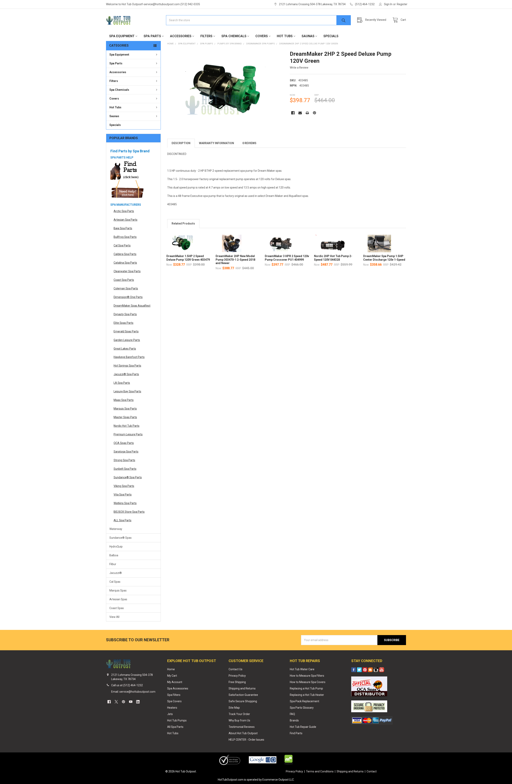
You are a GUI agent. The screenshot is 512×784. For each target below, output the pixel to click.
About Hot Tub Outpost (243, 733)
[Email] (300, 113)
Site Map (234, 707)
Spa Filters (173, 694)
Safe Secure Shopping (243, 701)
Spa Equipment (122, 36)
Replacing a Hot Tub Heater (307, 694)
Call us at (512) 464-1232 (127, 685)
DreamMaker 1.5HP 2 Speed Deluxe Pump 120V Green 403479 (188, 257)
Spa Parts (152, 36)
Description (181, 143)
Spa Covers (174, 701)
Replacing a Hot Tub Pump (306, 688)
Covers (261, 36)
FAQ (292, 714)
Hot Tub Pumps (177, 720)
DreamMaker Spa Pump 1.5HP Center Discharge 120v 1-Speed (384, 257)
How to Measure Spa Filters (307, 675)
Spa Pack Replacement (304, 701)
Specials (330, 36)
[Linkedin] (138, 702)
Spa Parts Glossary (302, 707)
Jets (170, 714)
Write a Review (299, 67)
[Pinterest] (314, 113)
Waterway (115, 529)
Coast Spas (116, 608)
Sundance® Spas (120, 537)
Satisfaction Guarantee (243, 694)
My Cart (172, 675)
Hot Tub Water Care (302, 669)
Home (171, 669)
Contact (372, 771)
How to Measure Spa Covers (307, 682)
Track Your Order (239, 714)
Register (402, 4)
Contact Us (235, 669)
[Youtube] (131, 702)
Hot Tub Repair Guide (303, 726)
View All (114, 616)
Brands (294, 720)
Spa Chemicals (233, 36)
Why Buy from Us (239, 720)
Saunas (308, 36)
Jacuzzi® (115, 573)
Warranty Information (216, 143)
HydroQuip (116, 546)
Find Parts (296, 733)
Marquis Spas (118, 590)
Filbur (112, 564)
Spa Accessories (177, 688)
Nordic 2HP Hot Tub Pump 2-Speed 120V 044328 (333, 257)
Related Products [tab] (183, 223)
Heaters (172, 707)
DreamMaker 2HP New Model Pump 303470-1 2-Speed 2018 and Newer (235, 259)
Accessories (180, 36)
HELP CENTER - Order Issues (246, 739)
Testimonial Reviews (242, 726)
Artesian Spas (118, 599)
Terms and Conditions (320, 771)
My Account (174, 682)
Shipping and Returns (242, 688)
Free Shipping (237, 682)
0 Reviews (249, 143)
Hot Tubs (285, 36)
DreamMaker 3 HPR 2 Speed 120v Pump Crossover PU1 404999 (287, 257)
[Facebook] (293, 113)
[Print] (307, 113)
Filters (206, 36)
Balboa (113, 555)
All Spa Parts (175, 726)
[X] (116, 702)
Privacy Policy (237, 675)
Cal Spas (114, 581)
